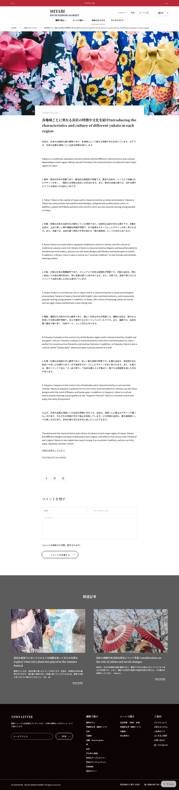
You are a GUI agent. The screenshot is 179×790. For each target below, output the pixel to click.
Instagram (163, 744)
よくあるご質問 (160, 735)
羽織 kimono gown (95, 740)
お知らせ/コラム (98, 20)
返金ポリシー (91, 771)
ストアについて (117, 20)
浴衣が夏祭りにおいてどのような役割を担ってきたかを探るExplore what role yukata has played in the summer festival (46, 661)
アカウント (122, 12)
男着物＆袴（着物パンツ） (97, 727)
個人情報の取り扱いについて (156, 784)
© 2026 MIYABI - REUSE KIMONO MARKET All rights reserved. (36, 784)
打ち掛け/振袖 (92, 753)
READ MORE (78, 682)
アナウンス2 (89, 3)
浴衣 (88, 749)
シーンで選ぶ (78, 20)
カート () (144, 12)
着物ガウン (90, 722)
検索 (133, 12)
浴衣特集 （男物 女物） (130, 722)
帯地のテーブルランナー (96, 757)
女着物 (89, 735)
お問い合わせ (159, 740)
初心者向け (124, 735)
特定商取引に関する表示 (130, 784)
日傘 (88, 731)
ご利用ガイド (159, 731)
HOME (14, 27)
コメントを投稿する (60, 555)
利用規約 (89, 766)
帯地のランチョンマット (96, 762)
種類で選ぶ (59, 20)
